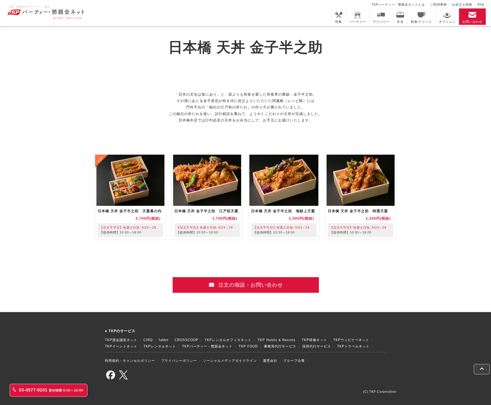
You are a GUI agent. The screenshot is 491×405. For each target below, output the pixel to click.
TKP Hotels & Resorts (277, 340)
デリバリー (381, 22)
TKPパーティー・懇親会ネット (207, 346)
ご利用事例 (438, 4)
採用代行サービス (316, 346)
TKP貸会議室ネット (121, 340)
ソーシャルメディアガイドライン (230, 361)
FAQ (480, 4)
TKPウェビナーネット (351, 340)
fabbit (164, 340)
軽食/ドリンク (421, 22)
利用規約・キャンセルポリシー (130, 361)
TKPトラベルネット (353, 346)
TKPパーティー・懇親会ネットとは (398, 4)
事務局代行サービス (280, 346)
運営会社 (270, 361)
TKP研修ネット (314, 340)
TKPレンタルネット (159, 346)
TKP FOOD (248, 346)
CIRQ (148, 340)
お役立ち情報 (462, 4)
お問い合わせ (472, 22)
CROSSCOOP (186, 340)
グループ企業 (294, 361)
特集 (338, 22)
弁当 (400, 22)
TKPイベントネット (121, 346)
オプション (447, 22)
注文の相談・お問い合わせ (250, 285)
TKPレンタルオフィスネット (228, 340)
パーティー (357, 22)
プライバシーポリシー (179, 361)
